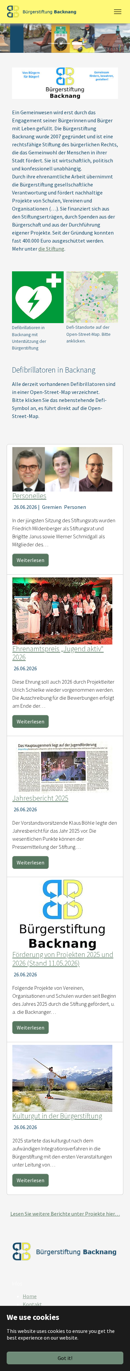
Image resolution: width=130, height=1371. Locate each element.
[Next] (123, 38)
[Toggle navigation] (117, 11)
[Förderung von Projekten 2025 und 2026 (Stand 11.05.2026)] (62, 914)
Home (30, 1296)
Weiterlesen (30, 560)
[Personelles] (62, 468)
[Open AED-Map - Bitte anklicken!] (92, 297)
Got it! (65, 1358)
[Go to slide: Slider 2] (65, 43)
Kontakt (32, 1304)
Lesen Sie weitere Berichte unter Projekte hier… (65, 1213)
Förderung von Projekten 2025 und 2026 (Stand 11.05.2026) (62, 959)
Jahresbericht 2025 (40, 798)
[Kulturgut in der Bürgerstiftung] (62, 1077)
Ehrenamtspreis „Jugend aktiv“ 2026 (58, 653)
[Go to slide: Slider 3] (77, 43)
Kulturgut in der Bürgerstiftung (57, 1115)
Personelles (29, 495)
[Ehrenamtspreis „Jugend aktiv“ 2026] (62, 610)
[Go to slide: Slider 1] (53, 43)
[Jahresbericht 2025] (62, 766)
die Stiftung (51, 248)
